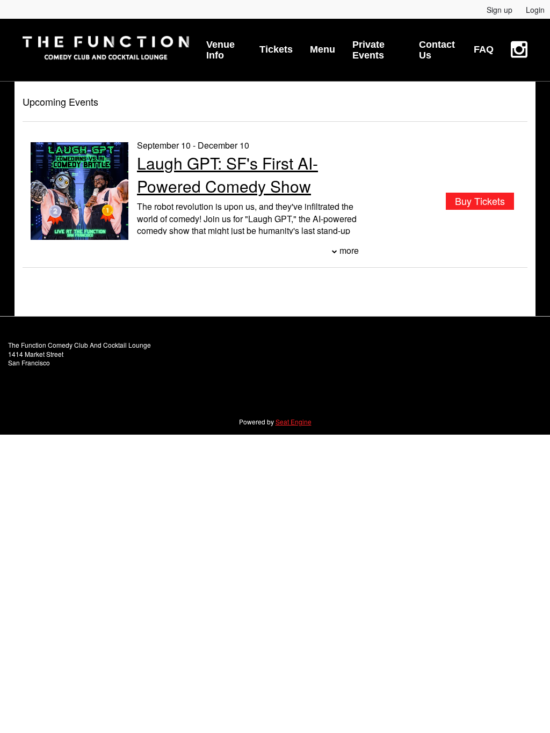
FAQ (484, 49)
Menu (322, 49)
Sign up (499, 9)
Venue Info (220, 50)
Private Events (368, 50)
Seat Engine (294, 421)
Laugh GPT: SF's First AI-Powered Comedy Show (227, 174)
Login (535, 9)
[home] (106, 50)
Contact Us (437, 50)
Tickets (276, 49)
